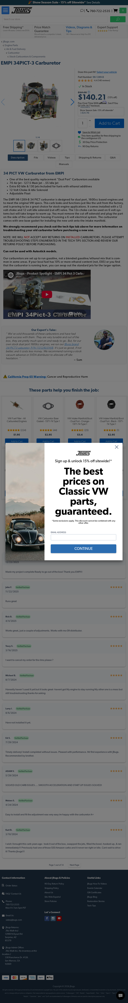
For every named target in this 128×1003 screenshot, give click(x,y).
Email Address (58, 532)
